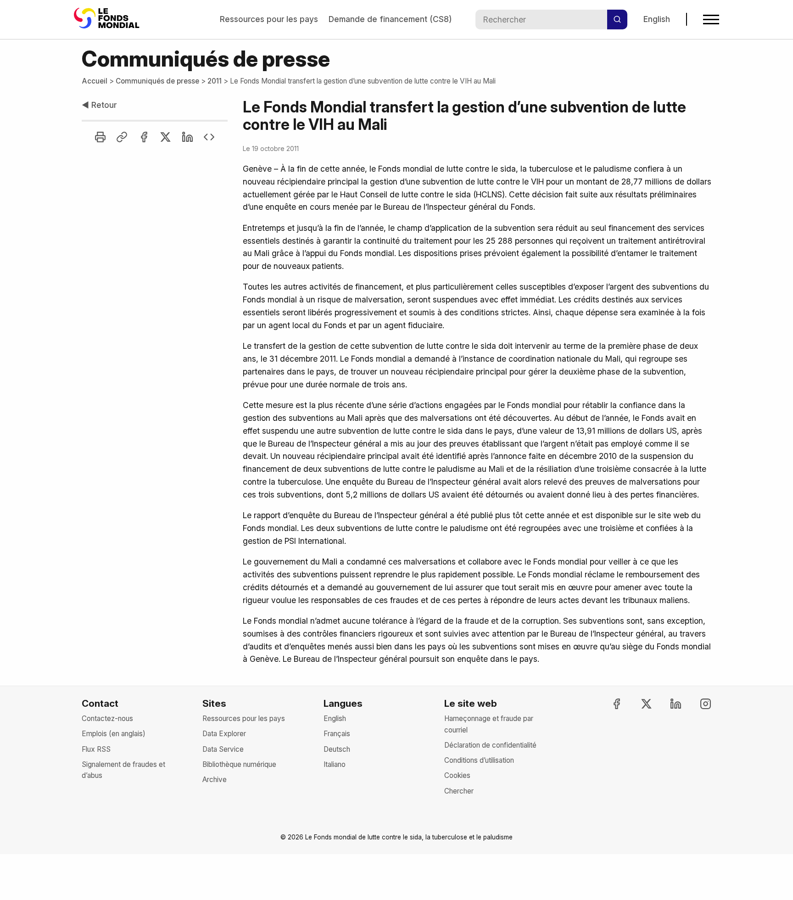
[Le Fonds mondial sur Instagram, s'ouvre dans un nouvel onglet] (697, 704)
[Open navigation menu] (711, 19)
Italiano (335, 764)
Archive (214, 779)
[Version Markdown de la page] (209, 137)
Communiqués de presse (157, 81)
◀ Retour (99, 105)
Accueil (94, 81)
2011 (214, 81)
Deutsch (337, 749)
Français (337, 733)
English (656, 19)
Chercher (459, 791)
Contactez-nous (107, 718)
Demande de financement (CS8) (390, 19)
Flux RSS (96, 749)
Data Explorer (224, 733)
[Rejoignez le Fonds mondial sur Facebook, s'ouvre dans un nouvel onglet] (608, 704)
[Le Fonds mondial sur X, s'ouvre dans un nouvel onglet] (638, 704)
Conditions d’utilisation (479, 760)
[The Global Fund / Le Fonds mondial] (108, 19)
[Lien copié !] (122, 137)
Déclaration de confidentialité (490, 745)
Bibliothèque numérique (239, 764)
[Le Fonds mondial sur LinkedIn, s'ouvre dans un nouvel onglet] (668, 704)
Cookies (457, 775)
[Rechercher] (617, 19)
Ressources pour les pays (269, 19)
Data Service (223, 749)
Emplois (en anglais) (113, 733)
